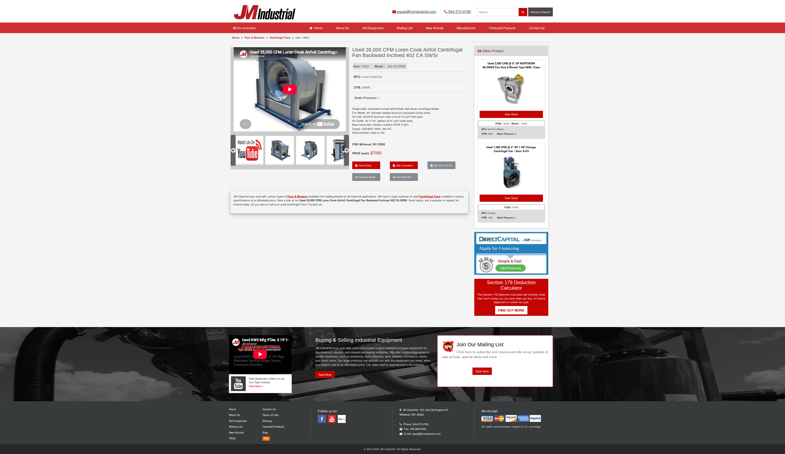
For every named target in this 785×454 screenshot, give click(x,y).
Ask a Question (404, 165)
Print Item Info (403, 177)
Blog (265, 432)
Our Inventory (246, 28)
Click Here (482, 371)
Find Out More (511, 310)
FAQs (232, 438)
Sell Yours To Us (442, 165)
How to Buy (364, 165)
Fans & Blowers (254, 37)
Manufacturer (466, 28)
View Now (255, 386)
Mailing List (405, 28)
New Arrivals (434, 28)
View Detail (511, 114)
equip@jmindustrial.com (416, 11)
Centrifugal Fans (279, 37)
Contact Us (537, 28)
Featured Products (502, 28)
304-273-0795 (459, 11)
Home (235, 37)
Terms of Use (270, 415)
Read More (324, 375)
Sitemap (267, 421)
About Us (342, 28)
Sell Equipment (373, 28)
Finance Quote (367, 177)
